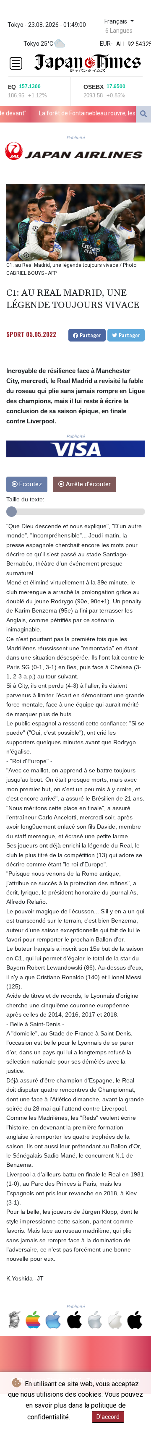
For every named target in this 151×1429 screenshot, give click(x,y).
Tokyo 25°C (38, 43)
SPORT (15, 334)
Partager (89, 335)
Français (116, 21)
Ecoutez (30, 484)
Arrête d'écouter (87, 484)
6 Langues (119, 30)
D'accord (108, 1416)
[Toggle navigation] (16, 63)
